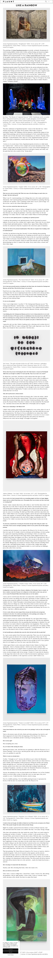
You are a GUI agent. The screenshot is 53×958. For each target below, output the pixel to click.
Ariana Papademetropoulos (19, 50)
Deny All (10, 952)
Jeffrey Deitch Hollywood (33, 55)
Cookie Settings (11, 954)
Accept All (10, 949)
